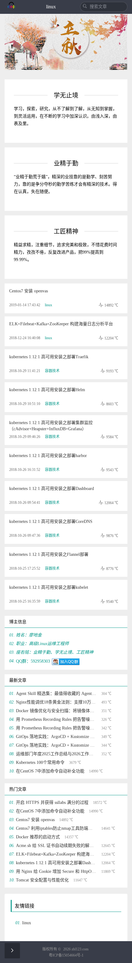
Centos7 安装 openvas (28, 291)
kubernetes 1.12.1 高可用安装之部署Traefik (48, 357)
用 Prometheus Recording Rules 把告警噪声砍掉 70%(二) (56, 719)
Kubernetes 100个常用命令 (40, 762)
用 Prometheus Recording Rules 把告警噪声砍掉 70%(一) (56, 728)
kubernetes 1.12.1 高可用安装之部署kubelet (48, 587)
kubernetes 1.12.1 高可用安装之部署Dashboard (51, 488)
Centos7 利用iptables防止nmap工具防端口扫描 (56, 828)
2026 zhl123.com (75, 949)
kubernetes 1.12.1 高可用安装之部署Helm (47, 389)
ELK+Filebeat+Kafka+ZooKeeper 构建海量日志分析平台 (61, 324)
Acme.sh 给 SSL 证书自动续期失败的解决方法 (56, 845)
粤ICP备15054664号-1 (66, 955)
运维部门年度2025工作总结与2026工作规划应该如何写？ (56, 754)
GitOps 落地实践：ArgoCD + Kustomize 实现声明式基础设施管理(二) (56, 736)
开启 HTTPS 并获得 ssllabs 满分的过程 (52, 802)
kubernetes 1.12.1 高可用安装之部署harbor (48, 455)
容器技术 (52, 371)
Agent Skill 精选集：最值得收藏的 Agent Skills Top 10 (56, 693)
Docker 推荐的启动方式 (38, 837)
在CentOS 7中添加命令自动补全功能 (50, 771)
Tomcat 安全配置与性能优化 (42, 880)
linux (48, 305)
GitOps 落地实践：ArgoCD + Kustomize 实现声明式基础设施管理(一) (56, 745)
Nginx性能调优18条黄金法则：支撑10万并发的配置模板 (56, 702)
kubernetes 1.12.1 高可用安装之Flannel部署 (48, 554)
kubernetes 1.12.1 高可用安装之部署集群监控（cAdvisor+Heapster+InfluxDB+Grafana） (51, 425)
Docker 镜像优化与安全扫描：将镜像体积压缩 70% (56, 710)
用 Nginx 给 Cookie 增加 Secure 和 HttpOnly (56, 871)
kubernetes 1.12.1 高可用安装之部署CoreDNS (50, 521)
